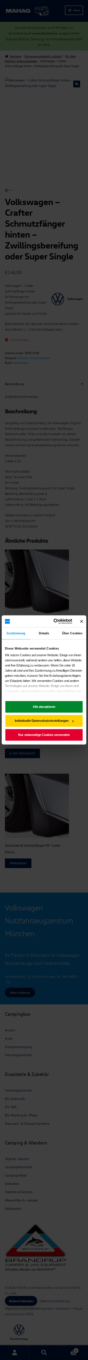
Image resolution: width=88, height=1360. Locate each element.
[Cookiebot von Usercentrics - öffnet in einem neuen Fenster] (54, 621)
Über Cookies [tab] (72, 633)
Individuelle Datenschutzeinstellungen (42, 721)
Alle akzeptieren (44, 706)
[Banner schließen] (81, 621)
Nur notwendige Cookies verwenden (44, 735)
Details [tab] (44, 633)
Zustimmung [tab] (15, 633)
